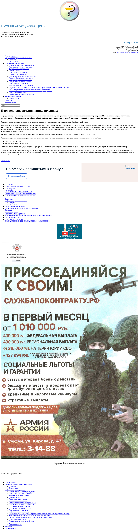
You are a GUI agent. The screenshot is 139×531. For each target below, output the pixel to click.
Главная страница (11, 56)
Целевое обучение (15, 98)
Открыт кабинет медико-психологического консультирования (30, 91)
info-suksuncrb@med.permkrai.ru (127, 52)
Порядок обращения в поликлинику (21, 78)
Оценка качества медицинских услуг (18, 186)
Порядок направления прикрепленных (22, 76)
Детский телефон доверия (14, 219)
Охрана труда (13, 61)
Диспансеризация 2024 (13, 217)
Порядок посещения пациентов (20, 82)
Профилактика (10, 188)
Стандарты (13, 204)
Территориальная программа (19, 69)
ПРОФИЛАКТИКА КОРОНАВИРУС (18, 192)
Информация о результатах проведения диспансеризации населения (28, 215)
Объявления (9, 184)
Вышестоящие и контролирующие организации (21, 208)
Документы (9, 199)
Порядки (12, 203)
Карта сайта (9, 190)
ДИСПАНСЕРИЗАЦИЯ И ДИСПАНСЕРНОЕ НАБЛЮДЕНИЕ (27, 221)
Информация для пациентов (15, 63)
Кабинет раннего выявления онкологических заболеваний (29, 89)
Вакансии (8, 210)
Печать (3, 161)
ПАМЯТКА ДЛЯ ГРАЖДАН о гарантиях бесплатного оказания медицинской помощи (39, 87)
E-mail (8, 161)
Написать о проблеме (16, 176)
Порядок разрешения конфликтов (20, 80)
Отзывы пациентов (11, 212)
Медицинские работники (13, 96)
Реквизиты (12, 59)
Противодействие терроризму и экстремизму (20, 195)
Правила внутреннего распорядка (20, 67)
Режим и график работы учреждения (21, 65)
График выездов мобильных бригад (21, 94)
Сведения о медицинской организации (18, 58)
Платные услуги (14, 70)
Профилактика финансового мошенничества (20, 194)
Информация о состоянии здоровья (21, 85)
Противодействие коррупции (15, 214)
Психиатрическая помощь (18, 72)
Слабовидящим (10, 102)
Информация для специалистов (16, 201)
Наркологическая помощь (18, 74)
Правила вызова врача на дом (19, 83)
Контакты (8, 100)
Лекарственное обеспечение (15, 206)
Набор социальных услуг (17, 93)
